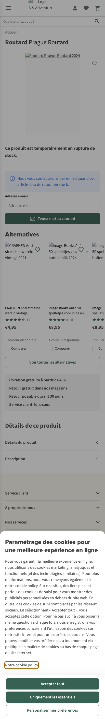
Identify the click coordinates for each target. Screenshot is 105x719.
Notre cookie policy (21, 665)
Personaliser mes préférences (52, 710)
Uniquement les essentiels (52, 697)
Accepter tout (52, 684)
